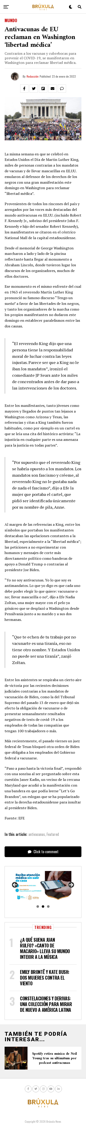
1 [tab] (37, 906)
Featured (53, 834)
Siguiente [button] (70, 885)
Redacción (33, 76)
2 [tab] (43, 906)
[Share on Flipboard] (43, 88)
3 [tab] (48, 906)
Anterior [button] (15, 885)
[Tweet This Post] (34, 88)
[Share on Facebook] (24, 88)
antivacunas (36, 834)
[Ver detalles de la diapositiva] (43, 886)
